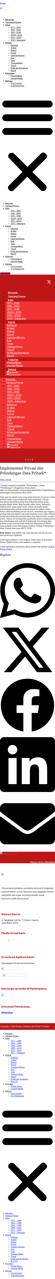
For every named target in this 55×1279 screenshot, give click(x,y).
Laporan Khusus (17, 55)
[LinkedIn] (13, 940)
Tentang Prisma (13, 22)
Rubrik (8, 42)
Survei (13, 53)
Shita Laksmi (5, 479)
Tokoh (13, 65)
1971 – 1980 (16, 27)
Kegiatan (9, 73)
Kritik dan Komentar (19, 68)
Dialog (13, 50)
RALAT (13, 70)
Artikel (13, 48)
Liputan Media (17, 78)
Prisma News (16, 76)
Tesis (13, 60)
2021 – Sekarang (18, 40)
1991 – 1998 (16, 32)
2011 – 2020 (16, 37)
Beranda (9, 19)
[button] (27, 144)
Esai (12, 58)
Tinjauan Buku (17, 63)
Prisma (3, 3)
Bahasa (9, 81)
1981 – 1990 (16, 30)
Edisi (7, 25)
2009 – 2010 (16, 35)
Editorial (14, 45)
